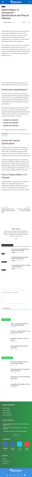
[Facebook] (7, 475)
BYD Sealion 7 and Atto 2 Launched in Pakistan (15, 431)
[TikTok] (14, 475)
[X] (17, 475)
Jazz (11, 357)
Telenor (15, 357)
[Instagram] (16, 238)
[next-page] (5, 273)
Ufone (25, 357)
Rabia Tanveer (7, 22)
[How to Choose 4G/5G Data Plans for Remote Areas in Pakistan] (6, 251)
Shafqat (13, 252)
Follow (12, 442)
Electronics (4, 261)
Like (5, 442)
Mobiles (3, 6)
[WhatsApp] (21, 475)
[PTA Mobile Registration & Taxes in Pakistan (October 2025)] (6, 260)
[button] (2, 2)
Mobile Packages (9, 405)
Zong (3, 253)
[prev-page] (2, 273)
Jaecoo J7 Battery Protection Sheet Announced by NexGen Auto (16, 424)
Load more (15, 435)
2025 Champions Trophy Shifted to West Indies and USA (8, 210)
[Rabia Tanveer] (2, 22)
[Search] (30, 2)
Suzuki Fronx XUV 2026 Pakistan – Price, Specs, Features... (15, 428)
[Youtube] (24, 475)
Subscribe (26, 442)
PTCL (29, 357)
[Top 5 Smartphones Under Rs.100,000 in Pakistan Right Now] (6, 268)
